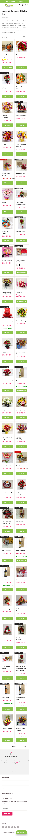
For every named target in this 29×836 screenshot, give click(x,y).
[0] (26, 5)
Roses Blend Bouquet (5, 55)
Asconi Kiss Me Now (20, 698)
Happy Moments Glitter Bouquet (6, 522)
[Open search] (20, 5)
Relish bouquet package (6, 667)
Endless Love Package (20, 610)
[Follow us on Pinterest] (12, 827)
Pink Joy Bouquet (7, 260)
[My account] (23, 5)
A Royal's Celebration (5, 116)
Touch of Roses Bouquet (20, 87)
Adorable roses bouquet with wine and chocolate (21, 668)
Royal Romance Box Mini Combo (21, 261)
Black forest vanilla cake (7, 493)
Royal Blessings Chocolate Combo (7, 293)
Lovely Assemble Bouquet (21, 145)
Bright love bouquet (21, 466)
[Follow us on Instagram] (9, 827)
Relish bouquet (20, 173)
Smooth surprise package (21, 638)
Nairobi (4, 144)
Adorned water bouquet (6, 174)
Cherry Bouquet (6, 466)
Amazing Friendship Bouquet (21, 438)
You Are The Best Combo (21, 353)
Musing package (20, 579)
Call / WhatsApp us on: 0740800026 (14, 1)
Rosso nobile (5, 697)
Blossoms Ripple (6, 410)
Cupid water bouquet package (21, 203)
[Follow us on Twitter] (6, 827)
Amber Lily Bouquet (21, 321)
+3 (10, 59)
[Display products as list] (26, 37)
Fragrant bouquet (6, 609)
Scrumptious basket (7, 637)
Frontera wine (20, 381)
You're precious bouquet (20, 493)
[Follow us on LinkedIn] (18, 827)
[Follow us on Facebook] (3, 827)
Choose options (7, 67)
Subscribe (7, 813)
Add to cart (22, 67)
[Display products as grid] (24, 37)
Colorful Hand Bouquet (6, 232)
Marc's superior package (20, 729)
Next (24, 746)
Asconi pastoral (6, 579)
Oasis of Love (5, 352)
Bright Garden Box (7, 728)
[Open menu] (2, 5)
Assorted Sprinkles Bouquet (7, 438)
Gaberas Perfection (21, 410)
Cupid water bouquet (5, 87)
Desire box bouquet (7, 381)
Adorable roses (20, 231)
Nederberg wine (20, 550)
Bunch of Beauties (21, 55)
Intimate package (21, 115)
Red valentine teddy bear (7, 321)
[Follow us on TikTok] (15, 827)
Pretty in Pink (5, 202)
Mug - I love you (6, 550)
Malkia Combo (20, 521)
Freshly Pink (19, 292)
